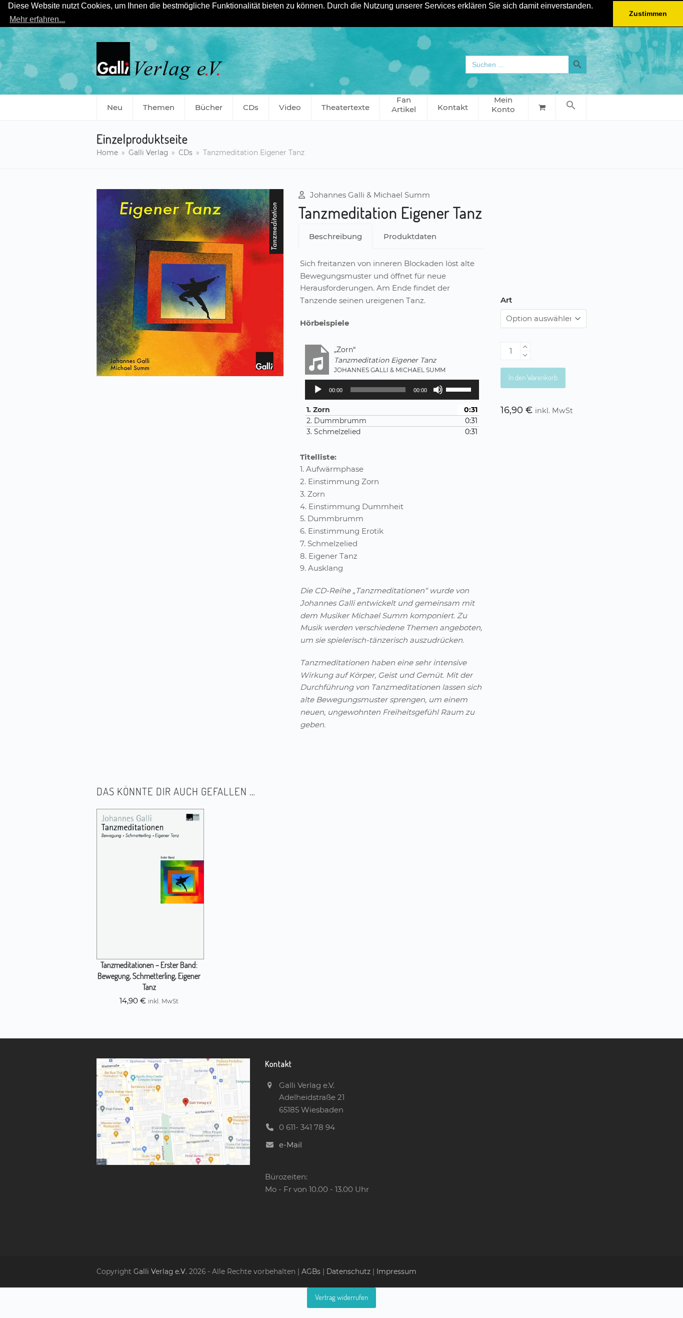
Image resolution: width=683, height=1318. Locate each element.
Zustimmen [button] (648, 14)
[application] (392, 390)
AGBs (312, 1271)
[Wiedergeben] (318, 390)
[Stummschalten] (438, 390)
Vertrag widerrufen (341, 1297)
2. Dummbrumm (336, 420)
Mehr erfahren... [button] (37, 19)
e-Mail (290, 1144)
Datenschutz (348, 1271)
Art (506, 300)
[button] (571, 107)
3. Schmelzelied (333, 431)
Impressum (396, 1271)
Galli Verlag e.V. (161, 1271)
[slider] (460, 389)
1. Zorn (318, 409)
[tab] (335, 236)
